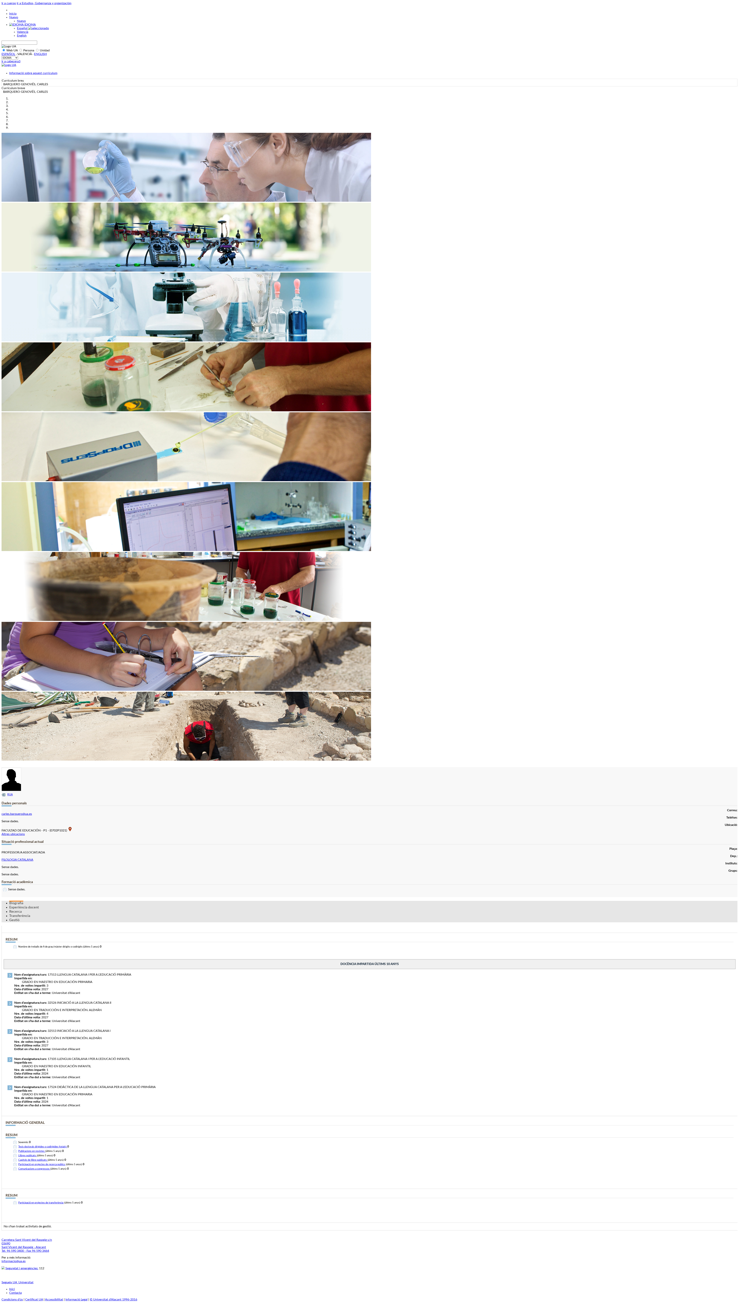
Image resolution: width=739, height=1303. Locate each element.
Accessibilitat (54, 1299)
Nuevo (13, 17)
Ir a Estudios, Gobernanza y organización (44, 3)
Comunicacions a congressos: (34, 1169)
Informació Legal (76, 1299)
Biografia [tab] (16, 903)
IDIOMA (30, 24)
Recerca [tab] (15, 911)
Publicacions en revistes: (31, 1151)
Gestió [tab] (14, 920)
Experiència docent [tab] (24, 907)
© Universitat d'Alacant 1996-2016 (113, 1299)
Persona (29, 50)
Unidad (44, 50)
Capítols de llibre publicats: (33, 1160)
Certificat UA (34, 1299)
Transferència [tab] (19, 916)
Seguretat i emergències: (21, 1268)
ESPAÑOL (8, 54)
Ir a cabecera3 (11, 61)
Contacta (15, 1292)
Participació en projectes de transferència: (41, 1203)
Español (22, 28)
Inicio (13, 13)
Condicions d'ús (12, 1299)
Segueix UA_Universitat (17, 1282)
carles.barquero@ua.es (17, 813)
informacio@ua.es (14, 1261)
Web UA (12, 50)
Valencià (22, 31)
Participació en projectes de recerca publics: (41, 1164)
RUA (10, 794)
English (22, 35)
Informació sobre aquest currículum (33, 73)
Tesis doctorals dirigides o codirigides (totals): (42, 1147)
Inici (12, 1289)
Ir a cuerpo (9, 3)
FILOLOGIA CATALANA (17, 859)
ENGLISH (40, 54)
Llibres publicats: (27, 1155)
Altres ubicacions (13, 834)
